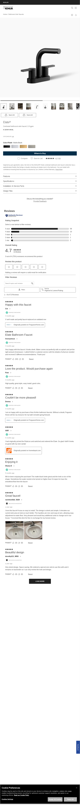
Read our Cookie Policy (21, 795)
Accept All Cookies (55, 799)
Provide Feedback (40, 201)
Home (5, 14)
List (13, 136)
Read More (58, 169)
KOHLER (6, 2)
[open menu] (76, 8)
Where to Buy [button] (40, 153)
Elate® (27, 14)
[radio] (6, 146)
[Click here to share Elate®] (76, 15)
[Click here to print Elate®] (72, 15)
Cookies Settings (7, 799)
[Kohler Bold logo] (8, 7)
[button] (3, 106)
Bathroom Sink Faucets (16, 14)
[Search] (72, 7)
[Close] (76, 788)
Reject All (70, 799)
